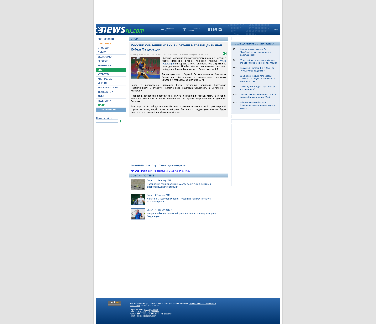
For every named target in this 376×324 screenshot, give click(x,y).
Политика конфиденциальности (143, 316)
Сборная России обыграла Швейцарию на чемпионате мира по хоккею (257, 105)
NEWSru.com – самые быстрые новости (146, 314)
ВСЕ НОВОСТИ (106, 39)
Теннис (162, 165)
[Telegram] (220, 29)
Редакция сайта (151, 310)
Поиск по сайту (104, 118)
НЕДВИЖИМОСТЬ (108, 87)
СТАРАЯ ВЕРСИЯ (107, 109)
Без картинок (153, 312)
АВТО (101, 96)
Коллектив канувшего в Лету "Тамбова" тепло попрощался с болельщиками (255, 52)
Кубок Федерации (177, 165)
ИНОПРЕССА (105, 78)
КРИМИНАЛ (104, 65)
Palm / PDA (141, 312)
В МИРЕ (102, 52)
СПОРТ (102, 70)
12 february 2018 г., (164, 180)
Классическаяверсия (194, 29)
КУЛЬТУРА (104, 74)
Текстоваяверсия (169, 29)
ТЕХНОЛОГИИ (105, 92)
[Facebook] (210, 29)
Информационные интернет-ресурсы (172, 171)
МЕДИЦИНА (104, 100)
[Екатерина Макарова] (145, 68)
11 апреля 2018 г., (163, 210)
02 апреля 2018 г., (163, 195)
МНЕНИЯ (102, 83)
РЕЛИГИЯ (103, 61)
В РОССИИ (103, 48)
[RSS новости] (215, 29)
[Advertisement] (188, 11)
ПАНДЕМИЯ (104, 43)
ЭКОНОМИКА (105, 56)
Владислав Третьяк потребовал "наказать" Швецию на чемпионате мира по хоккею (257, 79)
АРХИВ (101, 105)
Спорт (135, 38)
